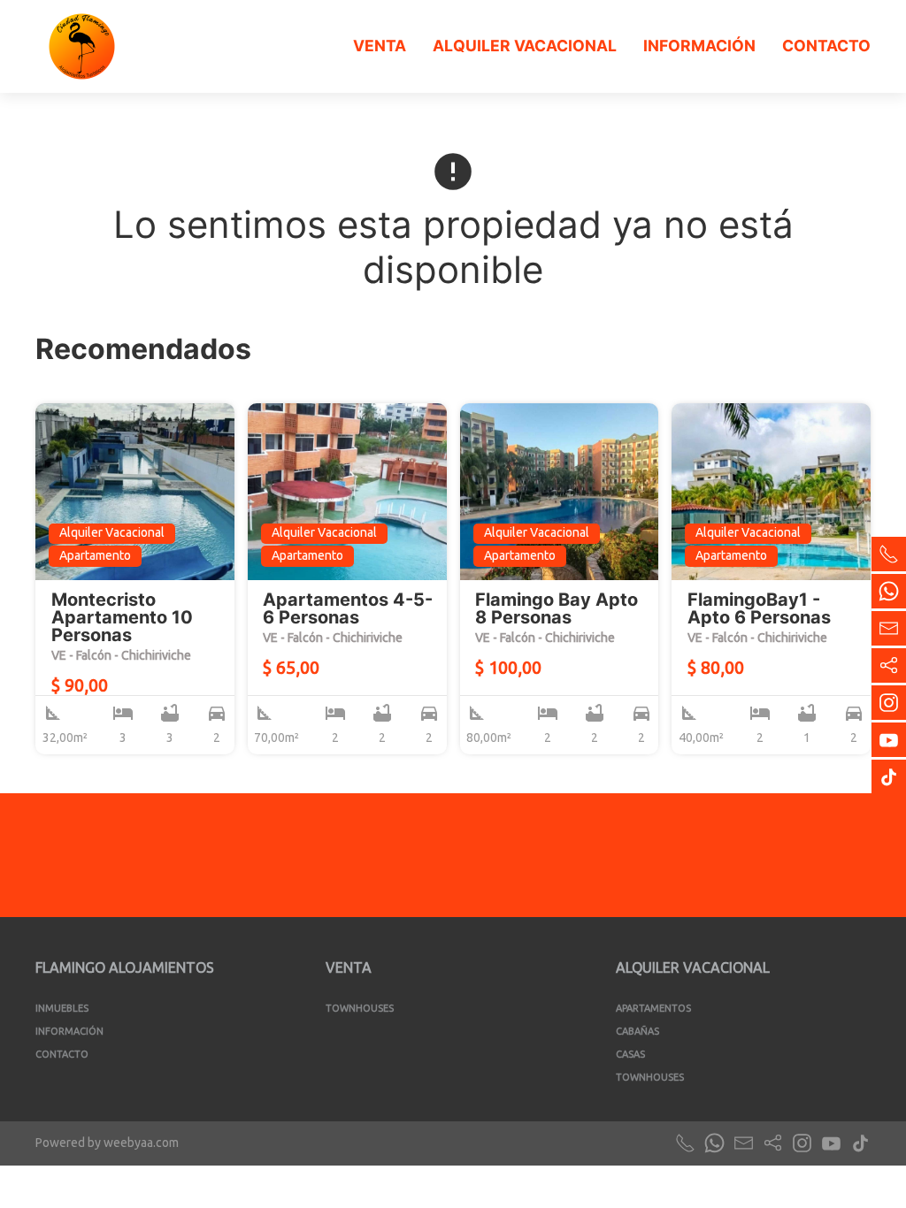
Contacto (826, 45)
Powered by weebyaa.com (107, 1142)
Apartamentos (653, 1008)
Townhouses (360, 1008)
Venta (379, 45)
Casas (630, 1054)
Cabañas (637, 1031)
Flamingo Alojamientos (124, 967)
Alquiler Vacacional (525, 45)
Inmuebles (61, 1008)
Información (699, 45)
